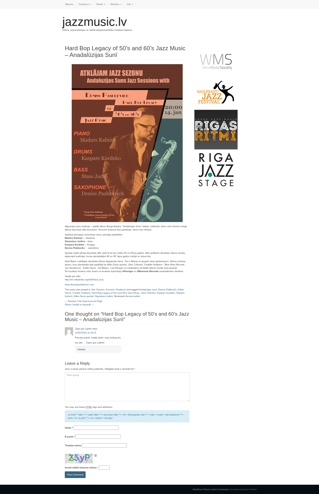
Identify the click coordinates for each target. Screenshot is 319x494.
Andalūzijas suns (148, 289)
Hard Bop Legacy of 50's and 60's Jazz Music (116, 293)
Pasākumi (84, 4)
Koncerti (110, 289)
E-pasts (70, 436)
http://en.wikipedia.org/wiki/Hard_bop (84, 279)
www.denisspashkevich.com (79, 284)
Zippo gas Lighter (83, 328)
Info (129, 4)
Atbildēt (81, 349)
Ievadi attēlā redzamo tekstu (81, 467)
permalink (135, 296)
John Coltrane (148, 293)
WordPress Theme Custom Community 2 (211, 489)
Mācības (115, 4)
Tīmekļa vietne (73, 445)
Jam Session (98, 289)
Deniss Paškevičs (167, 289)
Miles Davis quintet (84, 296)
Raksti (100, 4)
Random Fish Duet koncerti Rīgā (83, 301)
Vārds (69, 427)
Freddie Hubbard (81, 293)
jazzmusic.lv (94, 21)
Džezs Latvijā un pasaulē (79, 304)
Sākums (69, 4)
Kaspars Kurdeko (166, 293)
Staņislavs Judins (104, 296)
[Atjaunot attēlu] (96, 455)
